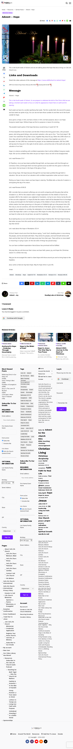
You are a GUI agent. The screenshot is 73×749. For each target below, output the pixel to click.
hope (24, 274)
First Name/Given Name (7, 427)
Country (4, 527)
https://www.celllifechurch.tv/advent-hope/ (52, 80)
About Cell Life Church (10, 550)
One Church (24, 442)
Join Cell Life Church (9, 623)
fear (32, 403)
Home (3, 9)
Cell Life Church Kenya (11, 560)
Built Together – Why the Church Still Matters (14, 675)
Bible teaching (25, 378)
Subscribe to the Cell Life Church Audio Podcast (10, 664)
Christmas (18, 274)
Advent (12, 274)
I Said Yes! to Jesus (7, 618)
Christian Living (25, 384)
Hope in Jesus (25, 422)
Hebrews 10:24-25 (26, 417)
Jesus (22, 428)
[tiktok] (45, 741)
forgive (23, 406)
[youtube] (36, 741)
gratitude (28, 411)
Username (60, 383)
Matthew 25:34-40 (26, 439)
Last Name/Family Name (7, 469)
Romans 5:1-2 (52, 274)
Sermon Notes (20, 9)
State (3, 507)
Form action (5, 438)
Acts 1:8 (23, 373)
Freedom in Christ (26, 409)
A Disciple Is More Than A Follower (7, 395)
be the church (25, 375)
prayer (22, 445)
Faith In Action (25, 403)
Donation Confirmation (7, 610)
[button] (5, 2)
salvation (23, 447)
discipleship (24, 389)
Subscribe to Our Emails (10, 644)
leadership (24, 433)
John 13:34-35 (25, 431)
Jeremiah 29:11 (25, 425)
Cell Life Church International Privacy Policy (8, 588)
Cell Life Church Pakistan (11, 565)
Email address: (6, 416)
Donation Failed (43, 580)
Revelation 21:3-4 (42, 274)
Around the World (44, 371)
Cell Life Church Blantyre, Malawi (12, 555)
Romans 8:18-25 (62, 274)
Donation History (25, 617)
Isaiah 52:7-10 (31, 274)
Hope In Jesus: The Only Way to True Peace (44, 350)
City (3, 497)
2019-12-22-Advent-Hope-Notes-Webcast (19, 84)
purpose (28, 445)
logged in (13, 312)
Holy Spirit (24, 420)
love (32, 436)
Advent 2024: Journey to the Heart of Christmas (62, 351)
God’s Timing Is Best (8, 380)
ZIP (3, 517)
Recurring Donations (26, 614)
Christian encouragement (25, 381)
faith (30, 398)
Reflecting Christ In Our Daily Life (9, 375)
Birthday (4, 480)
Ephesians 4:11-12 (26, 395)
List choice (5, 448)
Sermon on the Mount (27, 450)
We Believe (10, 578)
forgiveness (30, 406)
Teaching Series (13, 670)
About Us (41, 422)
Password (60, 393)
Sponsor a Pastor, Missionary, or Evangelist (11, 603)
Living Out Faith (25, 436)
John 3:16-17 (29, 428)
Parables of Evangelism (9, 384)
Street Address (6, 487)
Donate (40, 379)
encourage (29, 392)
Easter (22, 392)
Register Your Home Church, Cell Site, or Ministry (11, 637)
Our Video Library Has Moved (9, 654)
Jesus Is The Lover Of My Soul (8, 389)
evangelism (24, 398)
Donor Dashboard (9, 614)
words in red (25, 456)
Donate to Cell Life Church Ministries (10, 595)
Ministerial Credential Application (10, 628)
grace (22, 411)
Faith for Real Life (26, 400)
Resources (10, 9)
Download (41, 84)
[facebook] (27, 741)
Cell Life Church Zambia (11, 569)
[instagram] (32, 741)
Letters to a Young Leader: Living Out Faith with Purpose (14, 704)
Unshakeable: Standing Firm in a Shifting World (14, 714)
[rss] (41, 741)
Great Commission (26, 414)
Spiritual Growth (25, 453)
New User (6, 650)
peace (31, 442)
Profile (40, 612)
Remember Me (62, 403)
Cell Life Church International (8, 582)
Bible (32, 375)
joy (32, 431)
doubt (31, 389)
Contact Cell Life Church (10, 574)
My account (7, 647)
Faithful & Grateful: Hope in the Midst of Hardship (14, 684)
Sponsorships (8, 720)
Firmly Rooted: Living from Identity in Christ (14, 694)
